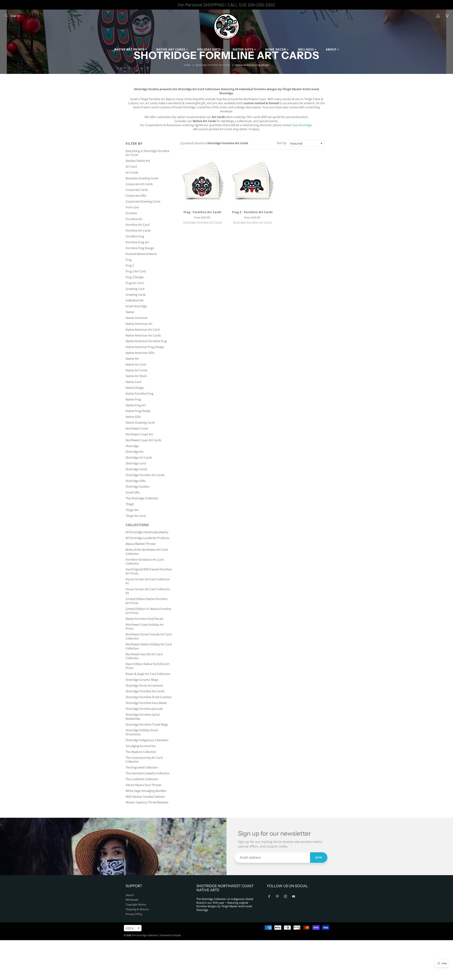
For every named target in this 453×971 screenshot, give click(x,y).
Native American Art (139, 324)
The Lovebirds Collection (142, 779)
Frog (129, 260)
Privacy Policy (134, 914)
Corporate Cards (137, 190)
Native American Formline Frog (146, 341)
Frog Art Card (135, 283)
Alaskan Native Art (138, 161)
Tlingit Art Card (136, 516)
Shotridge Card (136, 463)
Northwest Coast (137, 428)
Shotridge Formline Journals (144, 709)
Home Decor (276, 49)
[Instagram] (285, 896)
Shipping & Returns (137, 909)
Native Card (133, 382)
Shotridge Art (135, 452)
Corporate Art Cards (139, 184)
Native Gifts (243, 49)
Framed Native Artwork (141, 254)
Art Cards (132, 172)
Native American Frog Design (145, 347)
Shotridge (132, 446)
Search (130, 895)
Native (130, 312)
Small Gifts (133, 492)
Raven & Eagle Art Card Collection (148, 674)
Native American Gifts (140, 353)
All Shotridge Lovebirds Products (147, 538)
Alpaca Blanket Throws (141, 544)
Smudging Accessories (141, 746)
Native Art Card (136, 364)
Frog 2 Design (135, 277)
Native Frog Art (136, 405)
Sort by (281, 143)
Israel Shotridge (136, 306)
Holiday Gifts (209, 49)
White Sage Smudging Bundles (146, 791)
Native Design (135, 388)
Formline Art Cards (138, 230)
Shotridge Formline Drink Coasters (149, 697)
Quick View (202, 180)
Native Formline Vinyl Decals (144, 619)
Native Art (132, 359)
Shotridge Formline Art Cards (213, 65)
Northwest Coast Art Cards (143, 440)
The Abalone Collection (141, 752)
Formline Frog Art (137, 242)
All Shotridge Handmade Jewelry (147, 532)
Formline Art (134, 219)
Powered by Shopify (170, 935)
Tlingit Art (132, 510)
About (331, 49)
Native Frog (133, 399)
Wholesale (132, 899)
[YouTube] (293, 896)
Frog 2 (130, 265)
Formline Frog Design (140, 248)
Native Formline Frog (139, 393)
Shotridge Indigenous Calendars (147, 740)
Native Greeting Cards (140, 423)
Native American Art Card (142, 330)
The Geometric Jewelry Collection (148, 773)
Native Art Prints (129, 49)
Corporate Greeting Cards (143, 201)
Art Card (131, 167)
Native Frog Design (138, 411)
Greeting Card (135, 289)
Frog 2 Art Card (136, 271)
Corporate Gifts (136, 196)
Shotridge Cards (136, 469)
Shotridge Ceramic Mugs (142, 680)
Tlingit (130, 504)
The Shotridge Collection (142, 498)
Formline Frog (135, 236)
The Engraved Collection (142, 767)
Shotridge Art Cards (139, 457)
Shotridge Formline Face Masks (146, 703)
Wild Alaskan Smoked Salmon (145, 797)
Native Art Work (136, 376)
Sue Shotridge (302, 125)
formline (131, 213)
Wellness (306, 49)
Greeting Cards (136, 295)
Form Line (132, 207)
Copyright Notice (136, 904)
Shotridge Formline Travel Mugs (147, 724)
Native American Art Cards (143, 335)
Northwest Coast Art (139, 434)
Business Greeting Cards (142, 178)
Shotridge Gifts (136, 481)
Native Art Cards (171, 49)
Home (187, 65)
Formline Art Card (137, 225)
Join (318, 857)
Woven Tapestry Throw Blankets (147, 802)
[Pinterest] (277, 896)
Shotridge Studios (138, 487)
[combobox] (307, 143)
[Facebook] (269, 896)
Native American (137, 318)
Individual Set (135, 300)
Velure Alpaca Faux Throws (143, 785)
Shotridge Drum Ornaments (144, 685)
